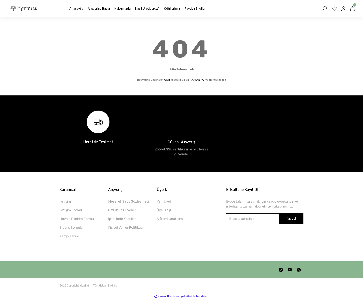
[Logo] (23, 9)
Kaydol (291, 218)
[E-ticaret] (181, 296)
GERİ (167, 79)
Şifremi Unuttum (170, 219)
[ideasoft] (161, 296)
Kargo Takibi (69, 236)
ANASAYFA (197, 79)
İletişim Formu (71, 210)
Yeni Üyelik (165, 201)
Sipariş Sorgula (71, 227)
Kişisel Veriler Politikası (125, 227)
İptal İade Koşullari (122, 219)
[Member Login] (343, 8)
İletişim (65, 201)
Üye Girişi (164, 210)
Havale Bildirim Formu (77, 219)
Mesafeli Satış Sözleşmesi (128, 201)
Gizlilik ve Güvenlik (122, 210)
